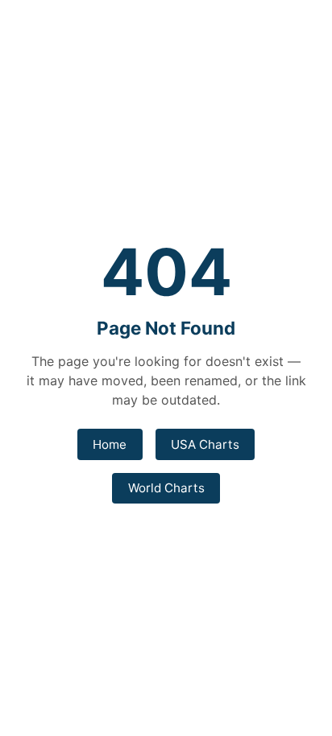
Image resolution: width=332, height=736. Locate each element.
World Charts (166, 487)
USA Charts (205, 444)
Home (110, 444)
